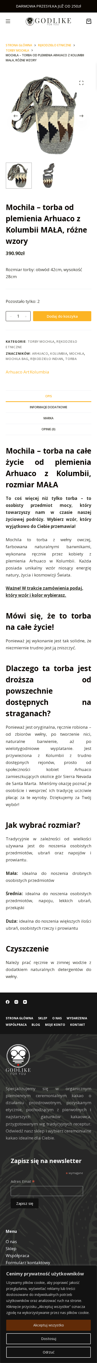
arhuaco (40, 353)
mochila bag (17, 358)
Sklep (42, 1018)
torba (71, 358)
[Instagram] (16, 1002)
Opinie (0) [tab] (48, 429)
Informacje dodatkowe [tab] (48, 407)
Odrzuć (48, 1352)
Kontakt (77, 1025)
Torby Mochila (41, 341)
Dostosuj (48, 1338)
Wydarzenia (77, 1018)
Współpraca (16, 1025)
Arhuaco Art (17, 372)
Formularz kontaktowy (28, 1262)
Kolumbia (58, 353)
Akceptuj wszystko (48, 1325)
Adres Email (23, 1181)
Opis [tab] (48, 396)
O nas (57, 1018)
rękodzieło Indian (46, 358)
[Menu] (8, 21)
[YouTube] (25, 1002)
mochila (76, 353)
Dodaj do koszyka (62, 316)
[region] (48, 1314)
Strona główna (19, 1018)
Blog (36, 1025)
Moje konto (55, 1025)
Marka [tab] (48, 418)
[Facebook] (7, 1002)
